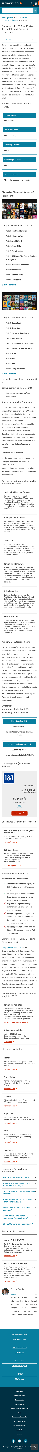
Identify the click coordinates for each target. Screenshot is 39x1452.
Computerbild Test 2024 (11, 948)
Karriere (19, 1434)
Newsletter (19, 1391)
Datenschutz (19, 1400)
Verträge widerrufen (19, 1425)
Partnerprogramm (19, 1395)
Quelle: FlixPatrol (9, 285)
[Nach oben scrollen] (34, 1447)
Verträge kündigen (20, 1421)
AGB (19, 1412)
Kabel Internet (19, 1353)
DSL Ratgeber (19, 1379)
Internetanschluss (19, 1339)
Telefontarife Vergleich (19, 1366)
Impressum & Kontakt (19, 1417)
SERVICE (19, 1374)
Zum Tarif (18, 813)
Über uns (20, 1430)
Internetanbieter (20, 1348)
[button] (19, 40)
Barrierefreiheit (19, 1404)
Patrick (13, 1294)
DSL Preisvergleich (19, 1334)
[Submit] (35, 10)
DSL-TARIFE (19, 1361)
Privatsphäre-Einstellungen (19, 1408)
